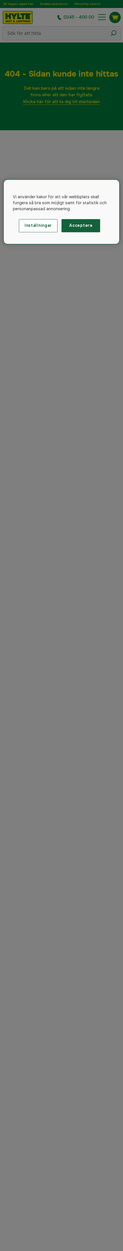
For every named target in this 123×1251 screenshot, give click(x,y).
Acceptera (80, 225)
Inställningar (38, 225)
